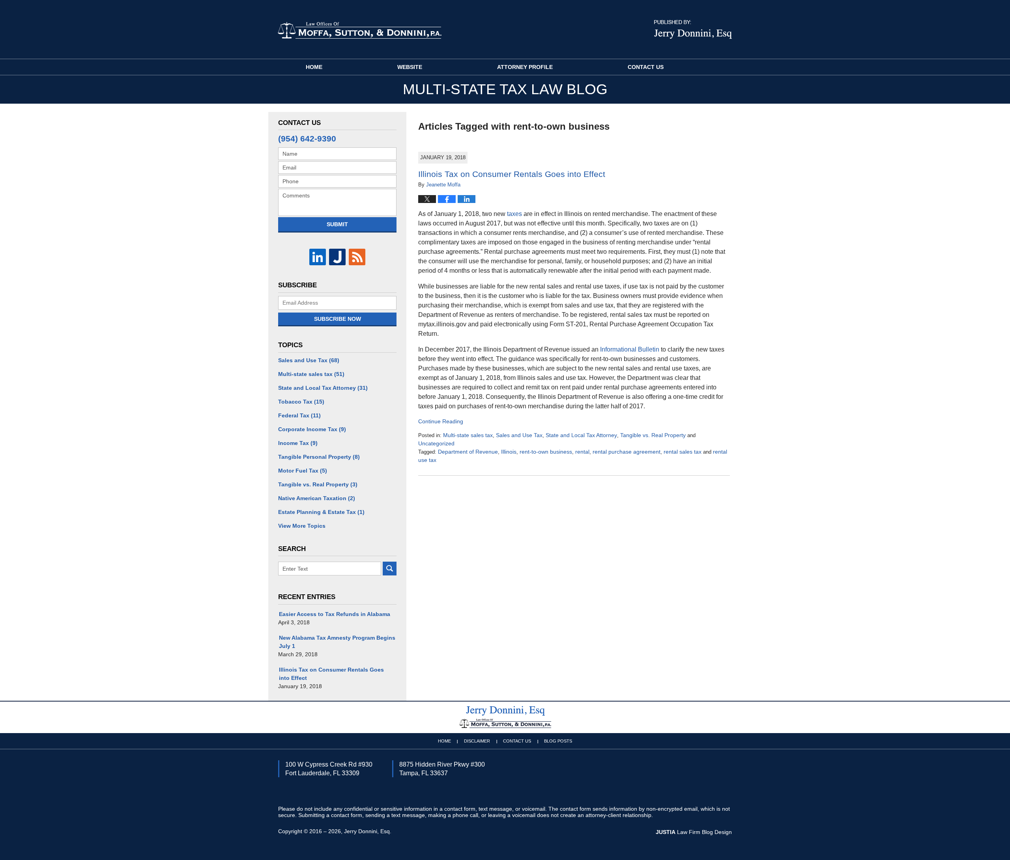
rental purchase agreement (626, 452)
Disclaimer (477, 741)
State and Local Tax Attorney (581, 435)
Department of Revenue (468, 452)
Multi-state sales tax (468, 435)
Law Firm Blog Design (694, 832)
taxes (514, 213)
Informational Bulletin (629, 349)
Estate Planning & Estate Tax (321, 512)
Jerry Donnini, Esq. (367, 831)
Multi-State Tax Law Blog (359, 30)
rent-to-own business (546, 452)
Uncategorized (436, 443)
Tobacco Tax (301, 401)
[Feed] (357, 257)
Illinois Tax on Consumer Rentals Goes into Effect (511, 174)
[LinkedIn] (317, 257)
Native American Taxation (316, 498)
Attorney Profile (525, 67)
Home (314, 67)
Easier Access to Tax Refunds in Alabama (334, 614)
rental (582, 452)
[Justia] (337, 257)
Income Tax (298, 443)
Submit (337, 224)
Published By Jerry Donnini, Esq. (693, 29)
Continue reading (440, 421)
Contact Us (646, 67)
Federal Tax (299, 415)
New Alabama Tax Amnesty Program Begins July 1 (337, 642)
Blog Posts (558, 741)
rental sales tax (682, 452)
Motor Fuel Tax (302, 470)
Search (390, 568)
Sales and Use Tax (519, 435)
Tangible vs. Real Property (653, 435)
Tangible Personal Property (319, 457)
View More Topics (301, 526)
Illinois (508, 452)
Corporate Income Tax (312, 429)
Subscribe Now (337, 319)
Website (409, 67)
